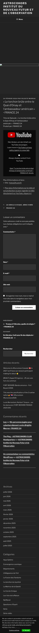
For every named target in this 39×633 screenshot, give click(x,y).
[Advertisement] (19, 43)
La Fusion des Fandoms (12, 578)
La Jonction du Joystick (12, 582)
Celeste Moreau (28, 98)
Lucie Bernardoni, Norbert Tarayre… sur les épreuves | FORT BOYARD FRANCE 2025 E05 (18, 405)
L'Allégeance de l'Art (11, 573)
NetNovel (7, 600)
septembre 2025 (9, 537)
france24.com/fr (15, 183)
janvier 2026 (8, 519)
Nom (5, 262)
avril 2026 (7, 505)
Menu (21, 19)
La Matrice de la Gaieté (12, 587)
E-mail (6, 273)
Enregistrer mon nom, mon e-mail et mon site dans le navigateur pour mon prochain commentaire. (18, 298)
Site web (6, 285)
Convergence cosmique (12, 564)
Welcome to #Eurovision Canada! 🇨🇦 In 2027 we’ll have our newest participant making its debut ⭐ (18, 371)
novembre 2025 (9, 528)
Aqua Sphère (8, 560)
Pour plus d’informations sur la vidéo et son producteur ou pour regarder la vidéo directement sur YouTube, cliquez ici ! (19, 190)
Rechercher (8, 349)
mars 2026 (7, 510)
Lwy (5, 422)
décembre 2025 (9, 523)
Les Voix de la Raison (11, 596)
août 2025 (7, 541)
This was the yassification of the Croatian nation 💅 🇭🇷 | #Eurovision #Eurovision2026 (19, 395)
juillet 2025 (7, 546)
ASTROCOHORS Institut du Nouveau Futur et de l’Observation (17, 443)
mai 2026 (7, 501)
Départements (9, 569)
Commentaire (9, 232)
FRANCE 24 (10, 208)
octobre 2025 (8, 532)
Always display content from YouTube (19, 159)
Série (5, 609)
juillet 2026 (7, 492)
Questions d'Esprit (10, 604)
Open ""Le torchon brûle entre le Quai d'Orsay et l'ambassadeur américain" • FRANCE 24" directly (21, 171)
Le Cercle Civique (14, 205)
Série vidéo (28, 205)
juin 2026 (7, 496)
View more (11, 627)
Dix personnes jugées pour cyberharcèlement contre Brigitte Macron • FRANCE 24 (17, 425)
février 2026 (8, 514)
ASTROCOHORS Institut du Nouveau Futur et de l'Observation (18, 8)
